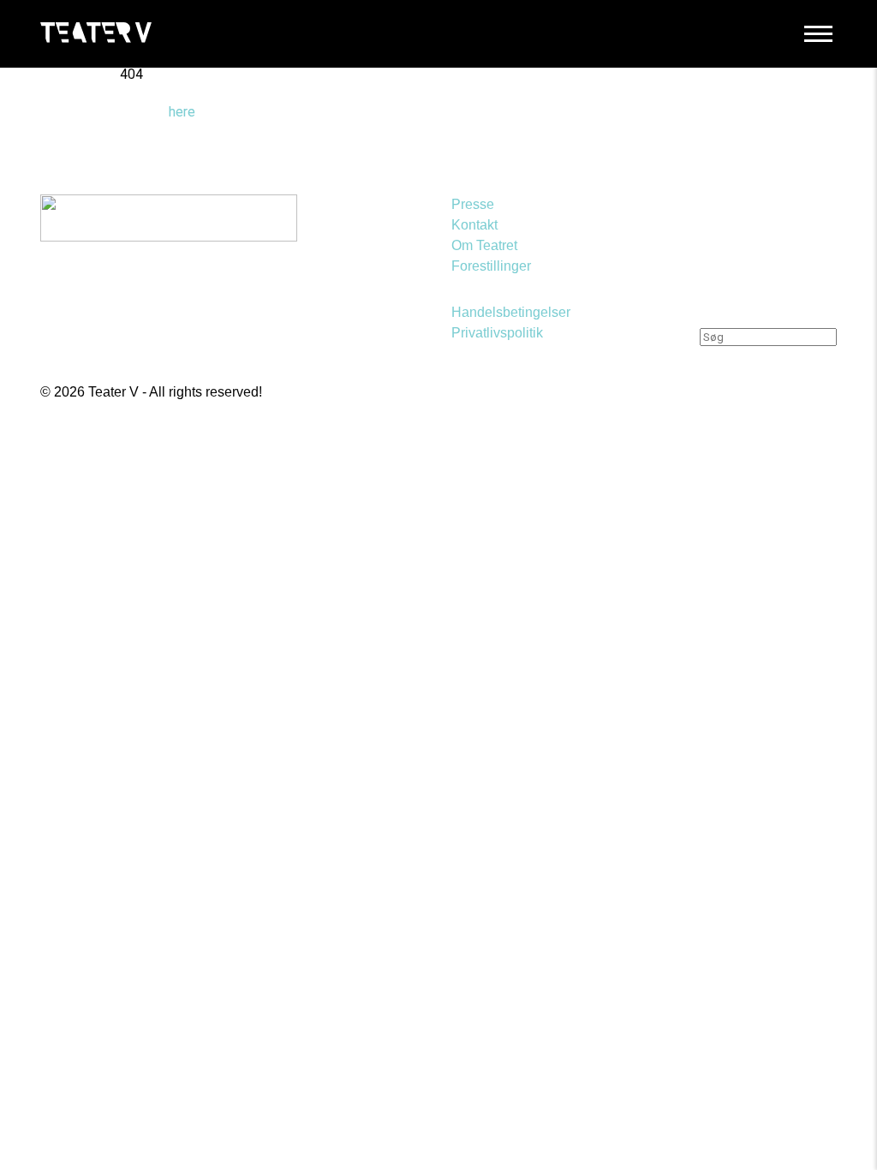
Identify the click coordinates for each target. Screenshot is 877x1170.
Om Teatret (484, 245)
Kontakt (474, 225)
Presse (472, 204)
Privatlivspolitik (497, 332)
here (182, 112)
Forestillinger (491, 266)
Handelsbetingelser (510, 312)
